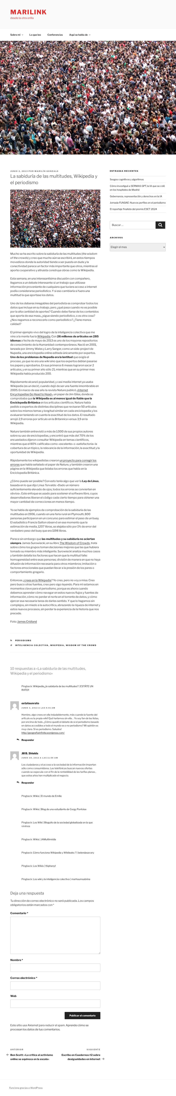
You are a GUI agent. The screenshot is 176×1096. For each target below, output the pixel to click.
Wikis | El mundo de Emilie (47, 795)
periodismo (23, 640)
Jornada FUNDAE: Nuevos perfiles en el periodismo (138, 202)
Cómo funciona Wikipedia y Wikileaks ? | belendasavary (63, 852)
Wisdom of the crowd (81, 645)
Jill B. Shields (29, 753)
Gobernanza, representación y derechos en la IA (136, 196)
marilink (28, 12)
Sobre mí (15, 34)
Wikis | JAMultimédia (44, 839)
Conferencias (55, 34)
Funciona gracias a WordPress (26, 1087)
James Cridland (27, 621)
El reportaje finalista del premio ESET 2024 (133, 209)
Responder (27, 739)
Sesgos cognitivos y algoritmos (127, 179)
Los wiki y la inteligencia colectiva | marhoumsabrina (61, 879)
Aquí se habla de (78, 34)
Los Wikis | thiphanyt (44, 865)
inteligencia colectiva (32, 645)
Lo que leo (35, 34)
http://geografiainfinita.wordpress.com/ (43, 732)
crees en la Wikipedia (37, 580)
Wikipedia (43, 336)
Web (13, 996)
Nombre (16, 960)
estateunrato (30, 703)
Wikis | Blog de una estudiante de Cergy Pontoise (59, 809)
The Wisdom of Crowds (75, 543)
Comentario (19, 913)
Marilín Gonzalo (47, 171)
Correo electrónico (23, 978)
